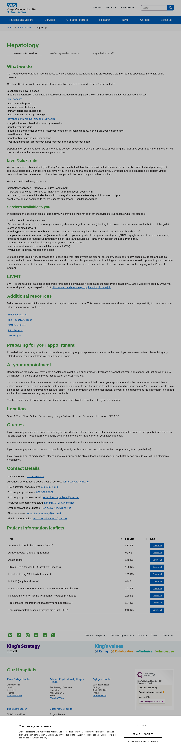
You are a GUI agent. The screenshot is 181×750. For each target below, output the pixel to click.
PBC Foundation (17, 325)
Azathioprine (15, 559)
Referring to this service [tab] (64, 53)
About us (166, 19)
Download (157, 545)
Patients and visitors (21, 19)
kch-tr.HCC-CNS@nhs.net (59, 502)
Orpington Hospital (102, 679)
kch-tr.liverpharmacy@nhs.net (44, 513)
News (125, 19)
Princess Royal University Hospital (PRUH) (67, 680)
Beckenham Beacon (17, 709)
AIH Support (14, 335)
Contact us (168, 635)
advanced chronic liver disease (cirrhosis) (31, 118)
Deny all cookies (143, 734)
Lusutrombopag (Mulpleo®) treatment (29, 574)
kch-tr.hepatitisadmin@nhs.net (50, 518)
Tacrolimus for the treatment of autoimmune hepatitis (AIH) (41, 602)
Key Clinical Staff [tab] (103, 53)
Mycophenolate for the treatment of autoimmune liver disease (43, 588)
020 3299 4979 (35, 476)
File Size (129, 539)
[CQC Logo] (146, 677)
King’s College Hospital (18, 679)
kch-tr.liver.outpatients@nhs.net (61, 497)
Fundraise (111, 7)
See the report (146, 701)
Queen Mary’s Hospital (61, 709)
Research (105, 19)
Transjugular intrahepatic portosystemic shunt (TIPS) (38, 610)
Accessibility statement (122, 635)
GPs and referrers (77, 19)
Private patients (127, 7)
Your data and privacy (96, 635)
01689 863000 (57, 698)
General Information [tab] (25, 53)
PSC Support (15, 330)
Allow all (143, 725)
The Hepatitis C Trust (20, 320)
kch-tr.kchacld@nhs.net (76, 481)
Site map (142, 635)
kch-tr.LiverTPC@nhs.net (56, 508)
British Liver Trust (17, 314)
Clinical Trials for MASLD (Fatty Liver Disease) (34, 567)
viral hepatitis (15, 99)
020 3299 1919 (49, 487)
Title (10, 539)
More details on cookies (143, 741)
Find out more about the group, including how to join (81, 287)
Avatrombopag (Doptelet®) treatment (29, 552)
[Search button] (170, 7)
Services (50, 19)
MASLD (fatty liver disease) (23, 581)
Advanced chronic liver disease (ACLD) (30, 545)
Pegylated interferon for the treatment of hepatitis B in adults (42, 595)
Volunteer (97, 7)
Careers (145, 19)
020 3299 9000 (14, 695)
